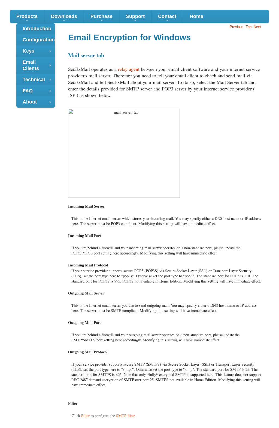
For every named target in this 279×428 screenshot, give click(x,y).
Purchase (101, 18)
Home (196, 16)
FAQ (38, 92)
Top (248, 27)
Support (135, 18)
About (38, 103)
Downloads (64, 18)
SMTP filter (125, 415)
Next (257, 27)
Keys (38, 52)
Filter (85, 415)
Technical (38, 81)
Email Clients (38, 65)
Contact (167, 18)
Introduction (38, 30)
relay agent (129, 69)
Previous (237, 27)
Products (27, 18)
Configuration (39, 41)
